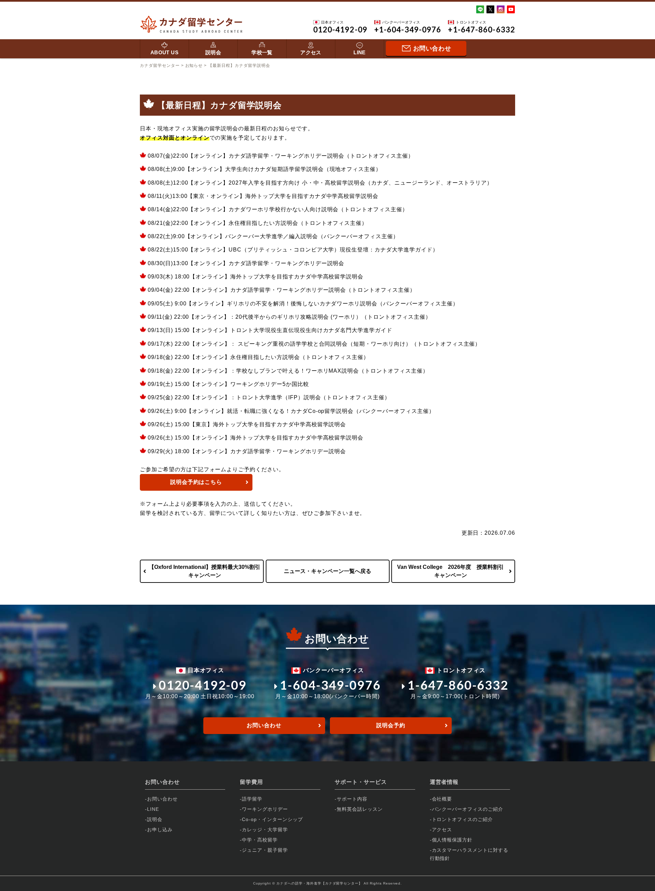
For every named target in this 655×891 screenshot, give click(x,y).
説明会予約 (390, 725)
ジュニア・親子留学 (265, 850)
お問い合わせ (264, 725)
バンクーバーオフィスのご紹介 (467, 809)
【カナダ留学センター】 (342, 883)
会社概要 (442, 799)
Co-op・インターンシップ (272, 819)
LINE (359, 52)
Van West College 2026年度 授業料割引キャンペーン (450, 571)
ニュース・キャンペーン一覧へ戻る (327, 571)
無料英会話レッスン (360, 809)
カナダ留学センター (160, 65)
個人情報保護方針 (452, 840)
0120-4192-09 (202, 684)
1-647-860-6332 (457, 684)
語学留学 (252, 799)
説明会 (213, 52)
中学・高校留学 (260, 840)
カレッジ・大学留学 (265, 829)
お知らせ (194, 65)
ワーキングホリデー (265, 809)
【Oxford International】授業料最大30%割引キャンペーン (204, 571)
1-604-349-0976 (330, 684)
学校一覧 (262, 52)
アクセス (310, 52)
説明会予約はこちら (196, 482)
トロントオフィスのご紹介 (462, 819)
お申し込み (160, 829)
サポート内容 (352, 799)
